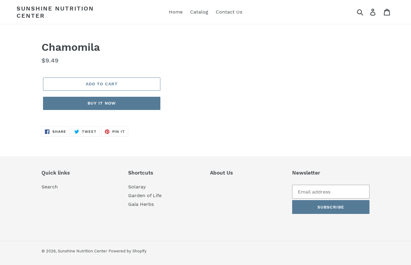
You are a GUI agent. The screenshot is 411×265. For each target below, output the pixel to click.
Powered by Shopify (128, 251)
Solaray (137, 187)
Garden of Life (145, 195)
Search (50, 187)
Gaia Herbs (141, 204)
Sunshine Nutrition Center (55, 12)
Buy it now (102, 103)
